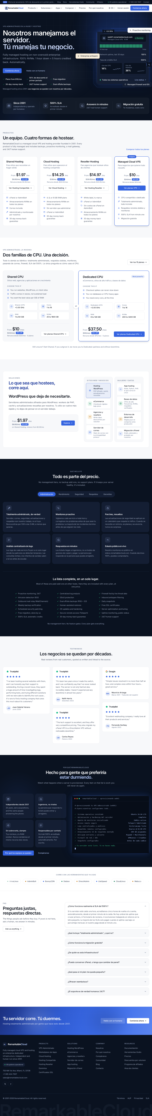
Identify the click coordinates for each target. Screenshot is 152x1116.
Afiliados (100, 2)
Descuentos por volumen (135, 1060)
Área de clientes (131, 1068)
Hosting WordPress (75, 1048)
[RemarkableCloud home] (13, 8)
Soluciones (45, 8)
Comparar (69, 8)
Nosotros (100, 1048)
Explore (67, 423)
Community (90, 2)
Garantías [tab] (107, 494)
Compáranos (43, 853)
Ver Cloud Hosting (56, 188)
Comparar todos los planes (137, 149)
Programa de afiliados (133, 1064)
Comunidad (100, 1060)
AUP (129, 1098)
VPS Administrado (46, 1048)
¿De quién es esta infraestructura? (83, 952)
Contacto (100, 1068)
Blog (59, 2)
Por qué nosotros (96, 8)
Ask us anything (12, 929)
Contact (146, 2)
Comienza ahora (140, 8)
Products (32, 8)
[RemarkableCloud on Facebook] (11, 1084)
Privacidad (138, 1098)
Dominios (43, 1068)
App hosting (72, 1064)
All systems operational (117, 2)
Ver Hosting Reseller (93, 188)
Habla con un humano (35, 71)
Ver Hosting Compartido (19, 188)
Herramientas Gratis (76, 2)
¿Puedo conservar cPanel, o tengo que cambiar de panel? (93, 962)
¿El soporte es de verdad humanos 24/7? (86, 991)
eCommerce (72, 1052)
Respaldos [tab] (93, 494)
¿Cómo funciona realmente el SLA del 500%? (88, 906)
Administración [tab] (46, 494)
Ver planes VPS (130, 188)
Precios (82, 8)
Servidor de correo (75, 1060)
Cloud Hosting (45, 1056)
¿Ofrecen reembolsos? (78, 981)
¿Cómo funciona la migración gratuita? (85, 943)
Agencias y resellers (76, 1056)
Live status (139, 80)
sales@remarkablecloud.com (15, 1078)
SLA (147, 1098)
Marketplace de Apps (48, 1052)
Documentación (131, 1048)
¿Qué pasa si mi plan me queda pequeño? (86, 972)
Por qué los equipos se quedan (18, 853)
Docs (65, 2)
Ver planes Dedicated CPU (128, 334)
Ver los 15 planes (137, 262)
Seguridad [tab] (79, 494)
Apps (58, 8)
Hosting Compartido (47, 1060)
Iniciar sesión (123, 8)
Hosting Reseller (46, 1064)
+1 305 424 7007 (135, 2)
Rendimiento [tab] (64, 494)
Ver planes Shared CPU (54, 334)
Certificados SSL (46, 1072)
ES (112, 8)
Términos (121, 1098)
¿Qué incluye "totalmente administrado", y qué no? (90, 933)
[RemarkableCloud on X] (5, 1084)
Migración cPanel (74, 1068)
